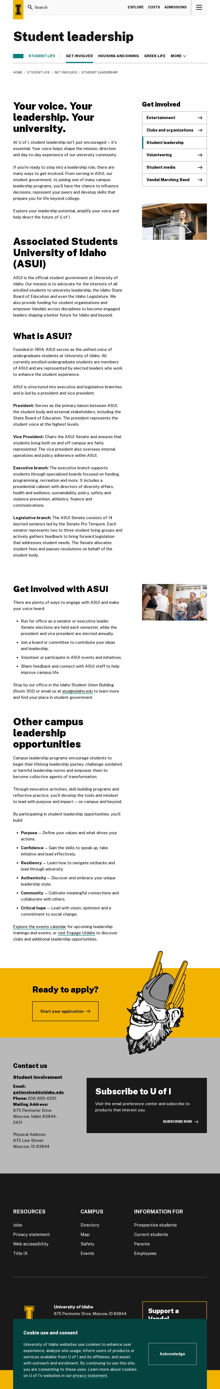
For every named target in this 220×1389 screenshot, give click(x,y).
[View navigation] (199, 7)
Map (85, 1234)
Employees (145, 1253)
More (178, 56)
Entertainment (161, 117)
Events (87, 1253)
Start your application (62, 1011)
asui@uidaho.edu (77, 691)
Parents (142, 1244)
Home (17, 72)
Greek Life (155, 56)
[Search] (30, 7)
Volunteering (159, 155)
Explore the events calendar (39, 926)
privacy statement (90, 1375)
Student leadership (165, 142)
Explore (136, 7)
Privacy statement (31, 1234)
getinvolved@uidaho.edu (38, 1092)
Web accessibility (31, 1244)
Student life (42, 56)
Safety (87, 1244)
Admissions (175, 7)
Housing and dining (118, 56)
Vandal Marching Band (168, 179)
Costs (154, 7)
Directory (90, 1225)
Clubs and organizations (170, 130)
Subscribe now (177, 1122)
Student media (161, 167)
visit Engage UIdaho (76, 932)
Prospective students (155, 1225)
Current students (151, 1234)
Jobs (17, 1225)
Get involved (79, 56)
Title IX (20, 1253)
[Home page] (18, 9)
